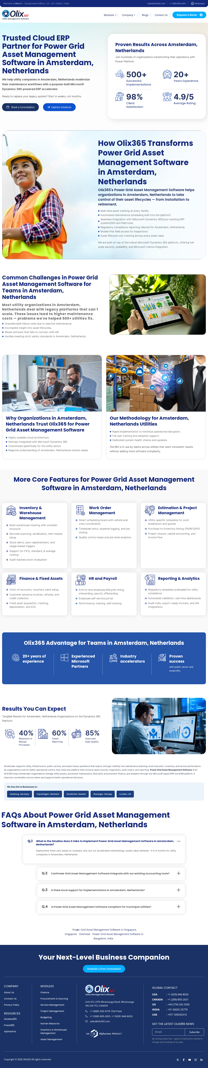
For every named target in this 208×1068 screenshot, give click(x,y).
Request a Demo (187, 15)
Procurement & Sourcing (54, 998)
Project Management (52, 1011)
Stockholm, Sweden (76, 794)
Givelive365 (10, 1019)
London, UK (125, 794)
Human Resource (49, 1023)
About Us (9, 992)
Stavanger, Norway (102, 794)
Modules (109, 15)
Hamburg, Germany (19, 794)
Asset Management (51, 1039)
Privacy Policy (11, 1005)
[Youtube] (189, 1059)
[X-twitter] (177, 1059)
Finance (44, 992)
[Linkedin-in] (201, 1059)
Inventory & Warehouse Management (53, 1031)
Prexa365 (9, 1025)
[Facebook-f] (183, 1059)
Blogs (145, 15)
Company (127, 15)
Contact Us (161, 15)
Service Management (52, 1005)
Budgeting (46, 1017)
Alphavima (10, 1031)
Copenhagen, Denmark (48, 794)
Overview (84, 934)
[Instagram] (195, 1059)
